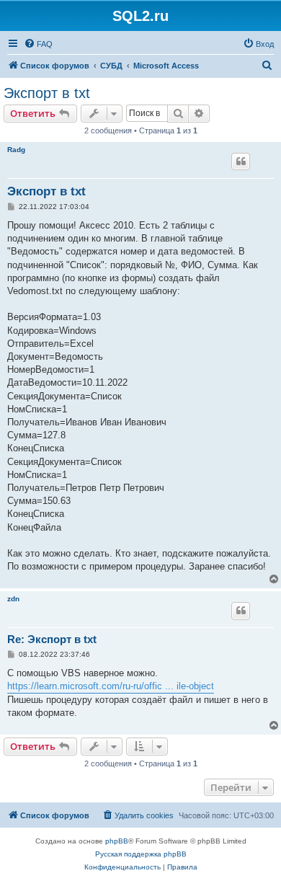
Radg (16, 150)
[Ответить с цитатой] (240, 161)
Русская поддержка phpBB (141, 854)
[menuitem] (38, 44)
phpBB (116, 841)
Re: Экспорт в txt (52, 639)
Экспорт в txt (47, 93)
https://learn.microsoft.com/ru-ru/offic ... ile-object (110, 686)
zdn (13, 599)
